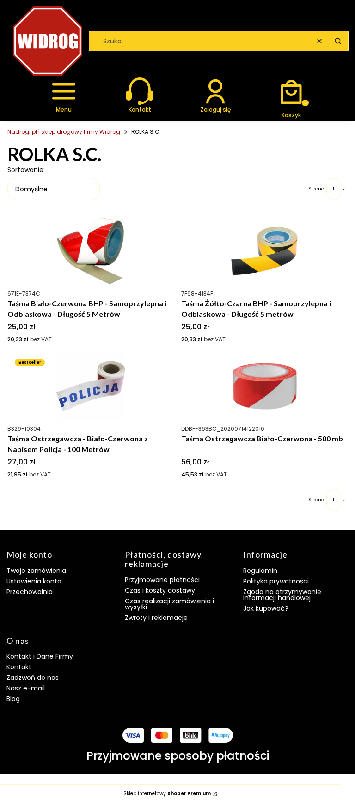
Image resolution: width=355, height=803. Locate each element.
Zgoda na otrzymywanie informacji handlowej (282, 594)
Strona (316, 189)
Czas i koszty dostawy (160, 590)
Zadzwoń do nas (32, 677)
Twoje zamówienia (36, 570)
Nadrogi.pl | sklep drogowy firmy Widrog (63, 132)
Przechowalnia (29, 591)
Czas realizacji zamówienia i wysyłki (169, 604)
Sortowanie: (26, 169)
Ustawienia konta (33, 581)
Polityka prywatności (276, 581)
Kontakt (18, 667)
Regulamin (260, 570)
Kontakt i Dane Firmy (39, 656)
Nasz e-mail (25, 688)
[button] (338, 41)
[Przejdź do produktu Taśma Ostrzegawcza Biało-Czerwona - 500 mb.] (264, 386)
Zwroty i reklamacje (156, 617)
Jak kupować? (265, 608)
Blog (13, 698)
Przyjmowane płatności (162, 579)
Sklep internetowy (167, 794)
